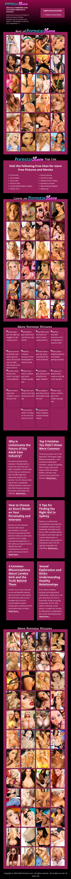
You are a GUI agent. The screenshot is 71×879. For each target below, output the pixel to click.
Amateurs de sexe (47, 183)
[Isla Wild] (43, 339)
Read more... (21, 493)
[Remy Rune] (58, 359)
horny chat (14, 181)
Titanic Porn (14, 189)
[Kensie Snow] (43, 359)
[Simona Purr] (28, 418)
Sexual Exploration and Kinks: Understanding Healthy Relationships (50, 575)
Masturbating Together (49, 186)
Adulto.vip (44, 189)
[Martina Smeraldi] (58, 339)
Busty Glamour (46, 175)
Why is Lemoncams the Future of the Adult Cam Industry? (20, 448)
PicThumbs (14, 175)
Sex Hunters (14, 178)
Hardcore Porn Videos (49, 181)
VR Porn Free (15, 183)
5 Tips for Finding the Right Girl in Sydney (47, 510)
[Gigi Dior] (28, 398)
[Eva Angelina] (43, 398)
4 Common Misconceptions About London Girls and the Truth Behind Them (19, 575)
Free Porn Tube (46, 178)
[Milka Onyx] (28, 379)
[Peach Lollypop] (43, 418)
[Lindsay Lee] (58, 379)
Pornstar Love (27, 873)
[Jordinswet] (13, 359)
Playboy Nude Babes (53, 15)
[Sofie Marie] (28, 339)
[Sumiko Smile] (13, 379)
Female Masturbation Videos (21, 186)
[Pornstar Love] (17, 3)
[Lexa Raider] (43, 379)
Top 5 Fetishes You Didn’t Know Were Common (50, 444)
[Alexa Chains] (13, 398)
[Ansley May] (13, 339)
